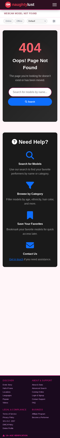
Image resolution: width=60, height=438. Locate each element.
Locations (6, 392)
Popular (6, 399)
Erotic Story (7, 385)
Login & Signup (38, 395)
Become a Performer (40, 417)
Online (9, 21)
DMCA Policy (8, 425)
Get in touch (16, 259)
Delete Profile (8, 428)
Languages (7, 395)
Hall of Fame (8, 388)
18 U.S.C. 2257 (9, 421)
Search (31, 101)
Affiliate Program (38, 414)
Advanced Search (39, 388)
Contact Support (38, 399)
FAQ (34, 403)
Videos (5, 403)
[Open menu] (54, 5)
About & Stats (37, 385)
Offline (19, 21)
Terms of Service (9, 414)
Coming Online (38, 392)
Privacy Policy (8, 417)
